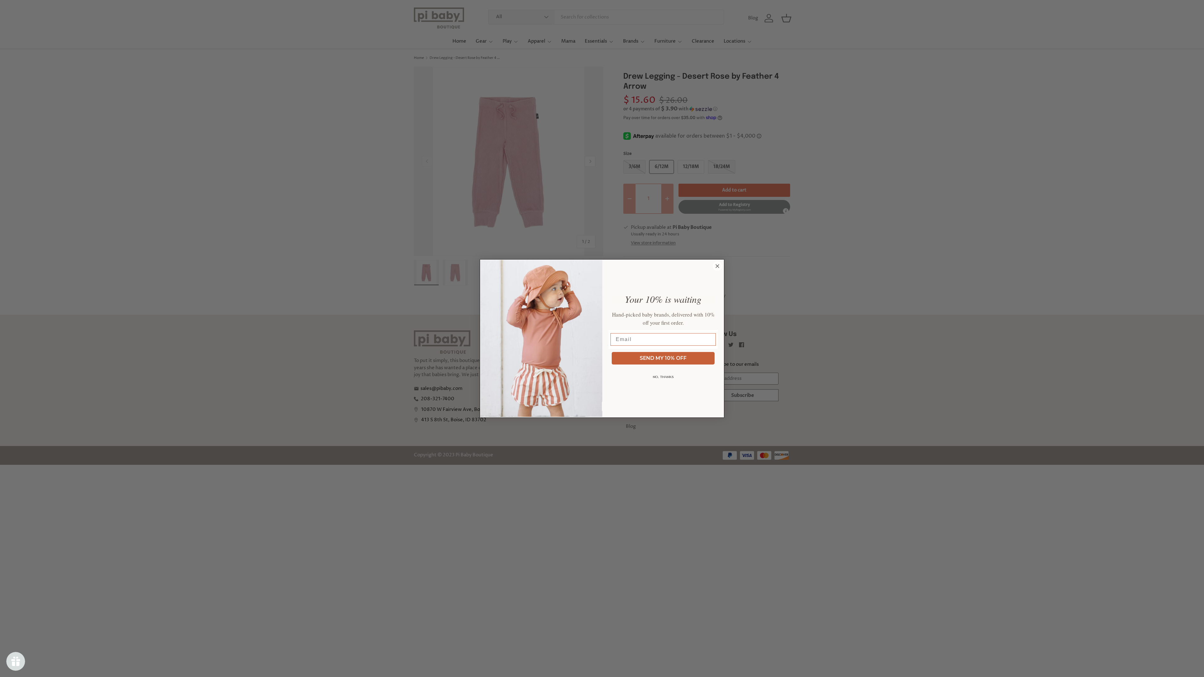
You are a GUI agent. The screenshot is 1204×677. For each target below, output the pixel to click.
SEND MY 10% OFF (663, 358)
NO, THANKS (663, 377)
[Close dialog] (717, 266)
